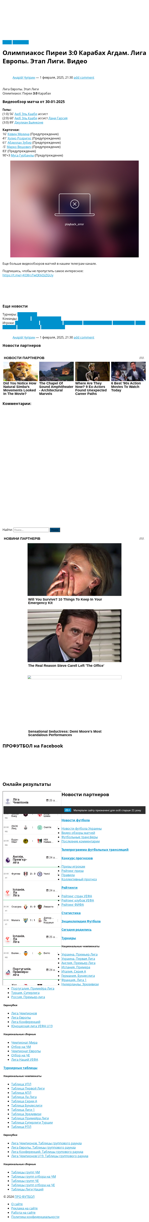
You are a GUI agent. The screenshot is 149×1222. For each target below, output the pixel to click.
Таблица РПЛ (21, 1127)
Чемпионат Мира (24, 1042)
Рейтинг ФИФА (73, 904)
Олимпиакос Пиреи (46, 318)
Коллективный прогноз (79, 879)
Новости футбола (76, 820)
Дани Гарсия (58, 118)
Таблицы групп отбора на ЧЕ (33, 1185)
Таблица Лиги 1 (23, 1110)
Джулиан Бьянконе (29, 122)
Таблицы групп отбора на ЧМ (33, 1176)
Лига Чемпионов (24, 1013)
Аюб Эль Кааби (26, 114)
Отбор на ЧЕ (20, 1055)
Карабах (24, 318)
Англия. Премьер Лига (78, 963)
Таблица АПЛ (21, 1093)
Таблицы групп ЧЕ (25, 1181)
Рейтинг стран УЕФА (77, 896)
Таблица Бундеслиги (26, 1105)
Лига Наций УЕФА (24, 1059)
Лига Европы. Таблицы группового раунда (43, 1147)
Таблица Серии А (24, 1101)
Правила (68, 875)
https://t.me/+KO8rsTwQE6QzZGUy (28, 275)
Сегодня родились (77, 929)
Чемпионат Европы (26, 1051)
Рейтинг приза (73, 871)
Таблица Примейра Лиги (30, 1118)
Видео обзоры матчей (78, 833)
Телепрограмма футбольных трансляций (95, 849)
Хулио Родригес (19, 138)
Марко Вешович (19, 147)
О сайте (17, 1204)
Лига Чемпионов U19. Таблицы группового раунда (49, 1156)
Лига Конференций (25, 1022)
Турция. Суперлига (25, 993)
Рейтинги (70, 887)
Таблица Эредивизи (26, 1114)
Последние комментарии (81, 841)
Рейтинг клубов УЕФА (78, 900)
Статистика (71, 913)
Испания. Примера (76, 967)
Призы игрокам (73, 866)
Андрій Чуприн (24, 77)
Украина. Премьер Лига (80, 954)
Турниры (69, 938)
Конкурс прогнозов (77, 858)
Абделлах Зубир (20, 142)
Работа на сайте (23, 1212)
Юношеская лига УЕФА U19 (32, 1026)
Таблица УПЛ (21, 1084)
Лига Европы (27, 314)
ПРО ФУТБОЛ (25, 1197)
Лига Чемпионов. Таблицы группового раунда (46, 1143)
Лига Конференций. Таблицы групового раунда (47, 1152)
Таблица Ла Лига (24, 1097)
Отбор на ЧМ (21, 1047)
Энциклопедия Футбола (81, 921)
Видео (7, 42)
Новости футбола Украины (82, 828)
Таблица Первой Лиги (28, 1088)
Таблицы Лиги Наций (27, 1189)
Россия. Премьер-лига (28, 997)
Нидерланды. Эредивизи (80, 984)
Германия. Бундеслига (78, 976)
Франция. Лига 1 (74, 980)
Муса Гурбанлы (22, 155)
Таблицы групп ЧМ (25, 1172)
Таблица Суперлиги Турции (32, 1122)
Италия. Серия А (74, 971)
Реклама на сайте (24, 1208)
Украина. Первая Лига (78, 958)
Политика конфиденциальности (35, 1217)
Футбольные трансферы (80, 837)
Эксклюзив (21, 42)
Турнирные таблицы (20, 1068)
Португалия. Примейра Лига (32, 988)
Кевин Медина (18, 134)
